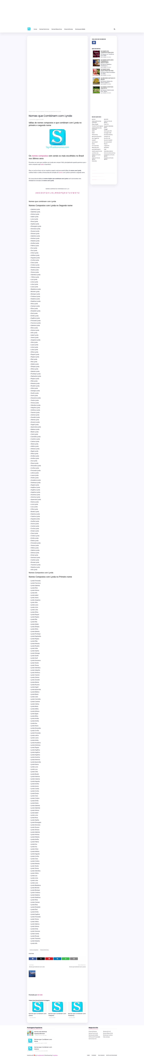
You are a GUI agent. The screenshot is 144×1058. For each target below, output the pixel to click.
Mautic (106, 143)
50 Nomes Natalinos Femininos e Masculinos (107, 61)
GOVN (93, 131)
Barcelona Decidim (96, 136)
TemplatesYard (40, 1055)
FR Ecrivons (95, 134)
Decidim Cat (107, 138)
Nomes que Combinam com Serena (43, 1048)
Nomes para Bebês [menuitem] (80, 29)
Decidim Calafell (108, 140)
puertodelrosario (96, 149)
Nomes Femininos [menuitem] (44, 29)
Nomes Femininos (44, 949)
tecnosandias (95, 145)
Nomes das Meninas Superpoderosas (40, 1032)
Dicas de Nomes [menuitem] (68, 29)
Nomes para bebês (93, 1035)
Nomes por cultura (107, 1035)
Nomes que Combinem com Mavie (43, 1040)
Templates (55, 1055)
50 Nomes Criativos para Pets (107, 87)
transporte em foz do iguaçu (109, 155)
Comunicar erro (92, 1038)
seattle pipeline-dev (97, 151)
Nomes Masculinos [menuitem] (57, 29)
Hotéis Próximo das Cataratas (97, 128)
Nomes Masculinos (108, 1033)
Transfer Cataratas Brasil (108, 126)
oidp (105, 149)
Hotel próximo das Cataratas (96, 121)
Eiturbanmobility (108, 134)
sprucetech (95, 142)
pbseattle (106, 147)
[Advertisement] (50, 14)
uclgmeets (106, 145)
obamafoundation (108, 151)
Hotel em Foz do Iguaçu (108, 121)
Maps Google (95, 124)
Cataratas (94, 161)
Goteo (93, 143)
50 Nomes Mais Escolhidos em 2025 (107, 70)
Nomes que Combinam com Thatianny (77, 1014)
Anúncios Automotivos (109, 153)
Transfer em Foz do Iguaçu (108, 158)
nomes (61, 172)
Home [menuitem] (35, 29)
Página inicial (32, 111)
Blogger (106, 129)
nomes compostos (40, 111)
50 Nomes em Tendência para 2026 (107, 51)
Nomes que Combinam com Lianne (37, 1014)
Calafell (94, 140)
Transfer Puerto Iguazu (97, 126)
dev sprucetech (108, 142)
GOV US (93, 119)
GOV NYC (106, 119)
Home (88, 1055)
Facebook (94, 1055)
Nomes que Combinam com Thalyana (57, 1014)
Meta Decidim (95, 147)
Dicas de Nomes (93, 1031)
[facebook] (94, 42)
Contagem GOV (107, 132)
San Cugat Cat (95, 138)
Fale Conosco (101, 1055)
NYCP (93, 132)
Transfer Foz (107, 136)
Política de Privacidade (94, 1036)
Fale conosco (106, 1036)
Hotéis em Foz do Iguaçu (96, 155)
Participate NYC (108, 131)
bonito (42, 164)
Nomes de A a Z (107, 1031)
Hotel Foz (106, 124)
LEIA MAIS (109, 57)
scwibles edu (95, 153)
